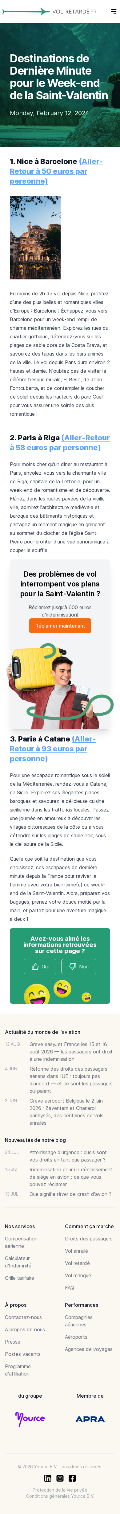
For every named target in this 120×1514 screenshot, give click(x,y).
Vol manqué (78, 1275)
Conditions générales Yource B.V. (60, 1496)
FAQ (69, 1288)
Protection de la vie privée (60, 1490)
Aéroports (76, 1337)
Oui (45, 966)
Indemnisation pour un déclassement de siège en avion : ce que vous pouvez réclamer (71, 1176)
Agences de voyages (89, 1349)
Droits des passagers (89, 1239)
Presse (12, 1342)
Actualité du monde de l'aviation (42, 1032)
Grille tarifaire (19, 1278)
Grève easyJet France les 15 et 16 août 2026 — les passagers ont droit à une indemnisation (71, 1051)
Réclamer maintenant (60, 626)
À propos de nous (25, 1329)
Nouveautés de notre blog (35, 1140)
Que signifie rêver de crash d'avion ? (70, 1194)
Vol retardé (77, 1263)
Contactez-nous (23, 1317)
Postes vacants (23, 1354)
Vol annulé (76, 1251)
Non (84, 966)
